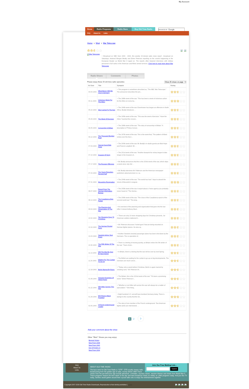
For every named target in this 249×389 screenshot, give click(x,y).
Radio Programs (104, 29)
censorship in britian (105, 128)
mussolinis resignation (106, 182)
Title (99, 85)
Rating (173, 85)
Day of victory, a (94, 348)
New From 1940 (94, 345)
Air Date (91, 85)
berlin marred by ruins (106, 270)
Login (130, 385)
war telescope (109, 43)
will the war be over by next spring (105, 253)
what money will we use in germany (105, 92)
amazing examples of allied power (106, 279)
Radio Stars (122, 29)
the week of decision (106, 119)
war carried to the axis (106, 110)
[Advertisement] (74, 79)
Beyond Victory (94, 340)
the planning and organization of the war (105, 209)
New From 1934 (94, 350)
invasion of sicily (104, 155)
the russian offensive (106, 164)
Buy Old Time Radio (143, 29)
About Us (97, 33)
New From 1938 (94, 343)
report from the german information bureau (105, 191)
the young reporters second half (105, 173)
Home (72, 18)
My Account (184, 2)
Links (106, 33)
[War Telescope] (93, 54)
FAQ (88, 33)
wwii (98, 43)
